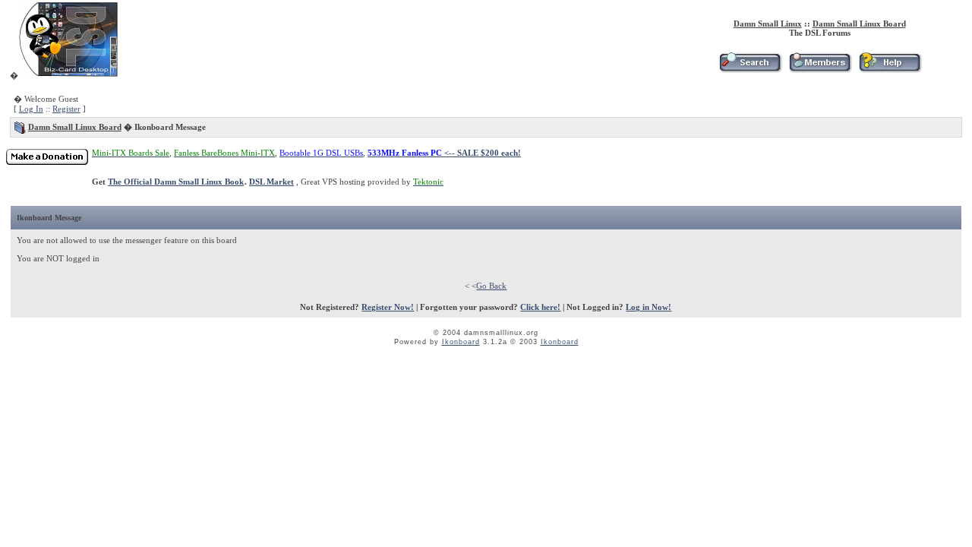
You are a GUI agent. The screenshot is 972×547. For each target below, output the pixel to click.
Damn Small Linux (768, 23)
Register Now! (387, 306)
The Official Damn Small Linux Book (176, 181)
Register (66, 108)
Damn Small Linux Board (859, 23)
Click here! (540, 306)
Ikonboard (461, 342)
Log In (31, 108)
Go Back (491, 285)
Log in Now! (648, 306)
